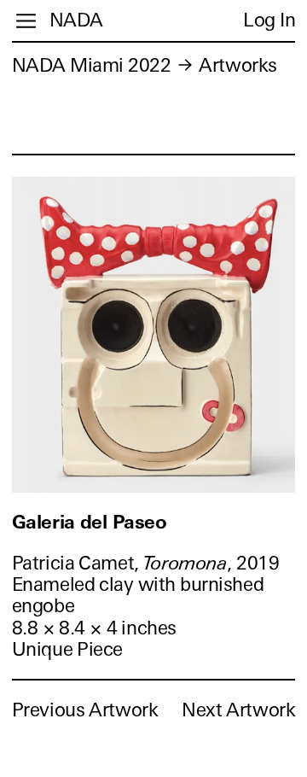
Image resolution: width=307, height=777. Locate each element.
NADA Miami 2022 (91, 65)
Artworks (237, 65)
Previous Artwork (85, 710)
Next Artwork (238, 710)
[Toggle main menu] (26, 21)
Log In (269, 20)
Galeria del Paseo (89, 522)
